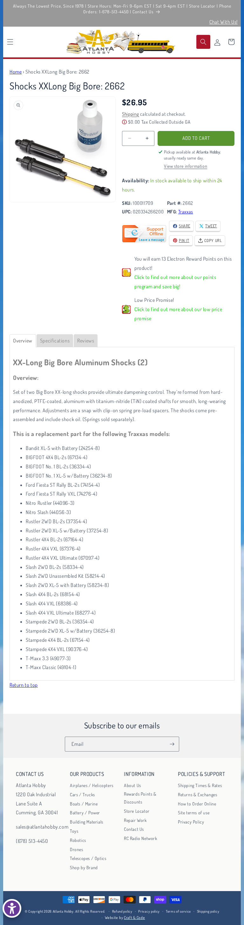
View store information (185, 166)
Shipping (130, 114)
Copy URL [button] (213, 240)
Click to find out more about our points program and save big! (175, 282)
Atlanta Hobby (63, 911)
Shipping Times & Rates (200, 785)
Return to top (24, 685)
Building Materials (86, 821)
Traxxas (185, 212)
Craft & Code (134, 917)
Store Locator (137, 811)
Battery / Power (85, 812)
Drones (76, 849)
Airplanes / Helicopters (91, 785)
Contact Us (134, 829)
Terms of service (178, 911)
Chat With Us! (223, 22)
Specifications (55, 340)
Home (16, 71)
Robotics (78, 840)
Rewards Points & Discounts (140, 797)
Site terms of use (193, 812)
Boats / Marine (84, 803)
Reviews (85, 340)
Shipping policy (208, 911)
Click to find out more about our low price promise (178, 314)
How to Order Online (197, 803)
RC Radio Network (140, 838)
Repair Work (135, 820)
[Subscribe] (172, 744)
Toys (74, 831)
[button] (10, 42)
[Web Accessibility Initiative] (12, 908)
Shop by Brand (84, 867)
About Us (132, 785)
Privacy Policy (191, 821)
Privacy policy (149, 911)
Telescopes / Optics (88, 858)
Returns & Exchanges (197, 794)
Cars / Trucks (82, 794)
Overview (22, 340)
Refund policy (122, 911)
